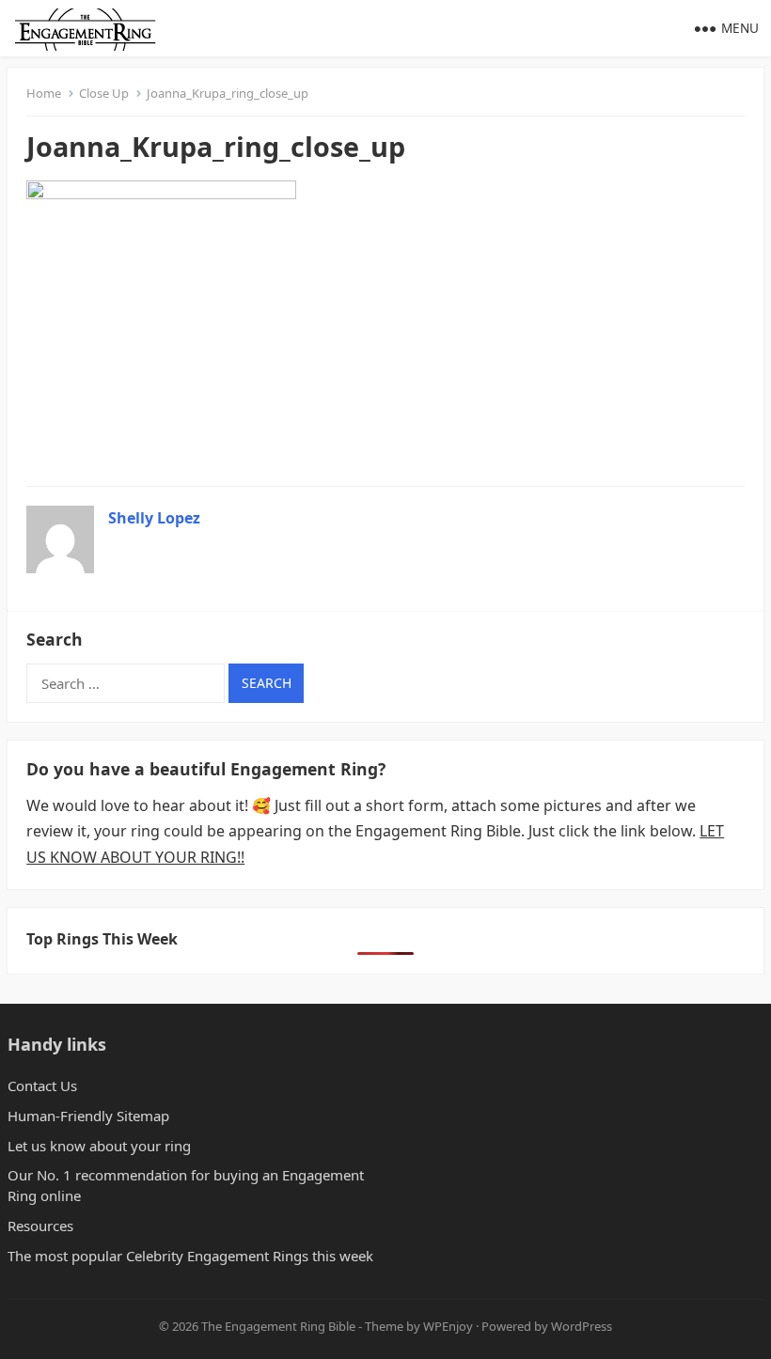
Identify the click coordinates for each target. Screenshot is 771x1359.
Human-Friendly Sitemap (88, 1115)
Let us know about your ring (99, 1145)
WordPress (581, 1326)
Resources (40, 1225)
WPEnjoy (448, 1326)
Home (43, 93)
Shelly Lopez (154, 518)
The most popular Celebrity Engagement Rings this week (190, 1255)
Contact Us (42, 1085)
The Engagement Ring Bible (278, 1326)
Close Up (104, 93)
